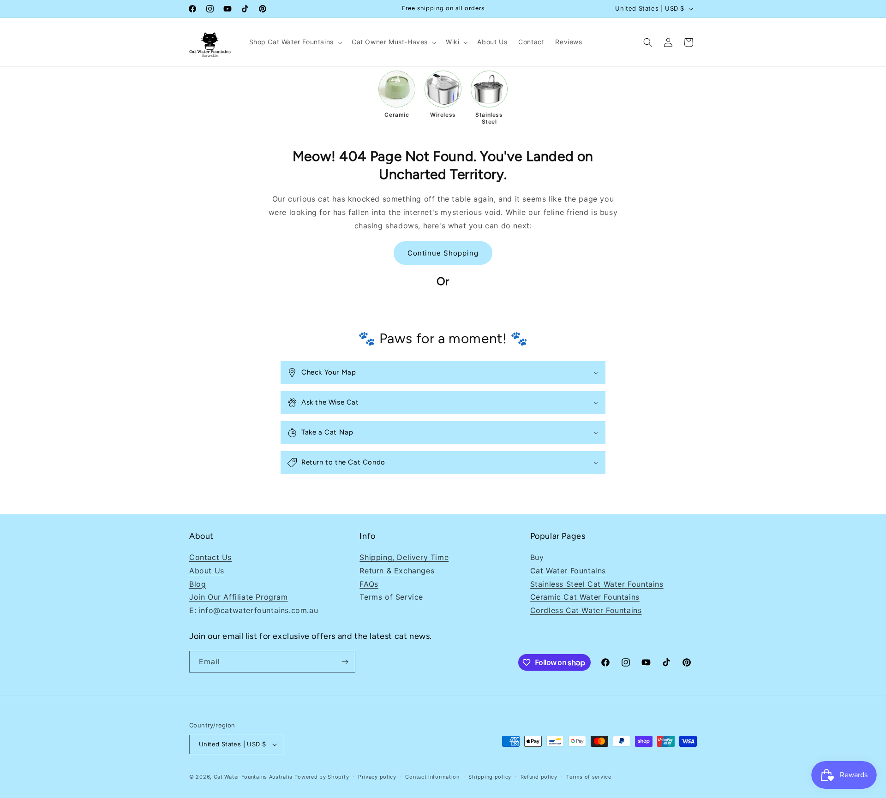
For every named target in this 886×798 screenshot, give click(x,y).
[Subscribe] (345, 662)
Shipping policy (489, 777)
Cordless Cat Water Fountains (586, 610)
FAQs (368, 584)
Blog (197, 584)
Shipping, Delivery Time (404, 557)
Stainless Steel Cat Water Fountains (597, 584)
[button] (295, 42)
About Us (206, 570)
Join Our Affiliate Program (238, 596)
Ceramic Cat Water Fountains (585, 596)
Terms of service (588, 777)
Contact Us (210, 557)
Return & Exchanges (396, 570)
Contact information (432, 777)
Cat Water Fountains (568, 570)
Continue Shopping (443, 253)
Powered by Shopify (321, 777)
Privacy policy (377, 777)
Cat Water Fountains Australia (253, 777)
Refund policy (539, 777)
